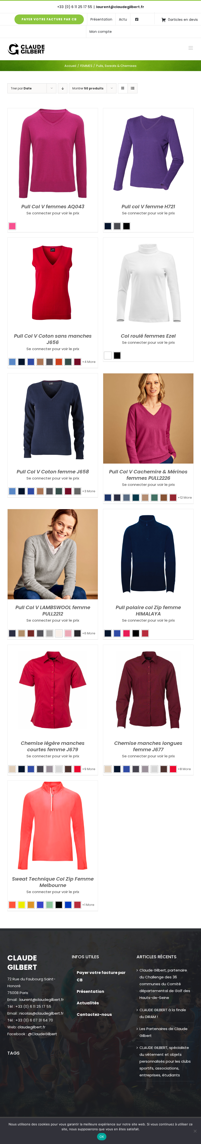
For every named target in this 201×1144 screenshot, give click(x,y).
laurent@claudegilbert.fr (120, 6)
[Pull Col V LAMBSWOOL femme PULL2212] (53, 512)
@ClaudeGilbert (42, 1033)
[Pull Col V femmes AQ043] (53, 111)
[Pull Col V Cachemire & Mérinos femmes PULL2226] (148, 376)
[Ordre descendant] (62, 88)
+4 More (89, 361)
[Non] (194, 1131)
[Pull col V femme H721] (148, 111)
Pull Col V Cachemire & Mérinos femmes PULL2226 (148, 474)
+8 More (184, 769)
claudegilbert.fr (31, 1027)
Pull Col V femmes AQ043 (52, 206)
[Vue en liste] (132, 88)
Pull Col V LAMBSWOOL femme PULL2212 (52, 610)
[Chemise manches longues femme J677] (148, 648)
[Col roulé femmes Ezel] (148, 241)
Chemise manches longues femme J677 (148, 746)
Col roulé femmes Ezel (148, 335)
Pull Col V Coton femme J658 (53, 471)
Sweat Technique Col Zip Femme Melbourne (53, 882)
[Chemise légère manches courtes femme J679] (53, 648)
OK (102, 1137)
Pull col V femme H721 (148, 206)
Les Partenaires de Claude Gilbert (163, 1032)
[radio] (12, 226)
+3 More (88, 491)
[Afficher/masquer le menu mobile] (191, 47)
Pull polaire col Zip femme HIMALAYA (148, 610)
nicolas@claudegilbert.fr (41, 1013)
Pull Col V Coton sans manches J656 (53, 339)
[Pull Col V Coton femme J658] (53, 376)
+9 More (88, 769)
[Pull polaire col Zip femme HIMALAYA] (148, 512)
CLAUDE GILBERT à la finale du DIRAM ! (162, 1013)
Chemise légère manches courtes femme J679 (53, 746)
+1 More (88, 904)
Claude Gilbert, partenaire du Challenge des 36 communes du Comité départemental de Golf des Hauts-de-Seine (164, 984)
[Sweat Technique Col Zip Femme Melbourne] (53, 784)
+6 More (88, 633)
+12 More (185, 497)
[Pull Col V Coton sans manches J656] (53, 241)
